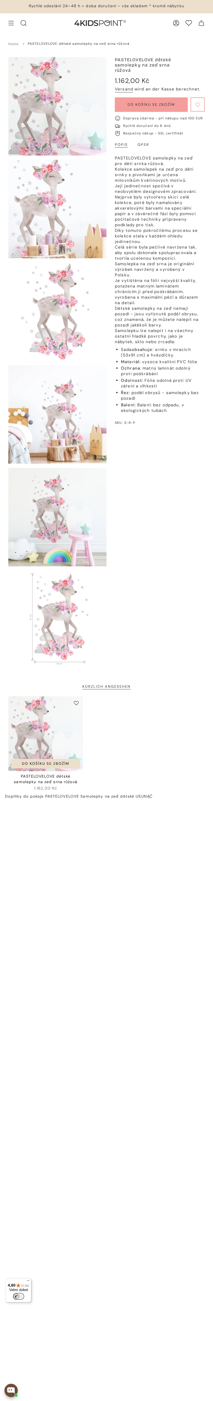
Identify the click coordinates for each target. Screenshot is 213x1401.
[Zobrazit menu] (11, 23)
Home (13, 44)
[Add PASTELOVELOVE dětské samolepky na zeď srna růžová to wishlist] (76, 703)
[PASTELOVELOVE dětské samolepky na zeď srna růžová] (45, 733)
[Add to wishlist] (198, 104)
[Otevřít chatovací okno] (11, 1390)
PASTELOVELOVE (62, 796)
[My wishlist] (189, 23)
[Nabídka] (28, 1282)
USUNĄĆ (144, 796)
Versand (124, 89)
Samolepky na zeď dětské (107, 796)
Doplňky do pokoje (24, 796)
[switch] (18, 1296)
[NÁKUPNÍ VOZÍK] (201, 23)
